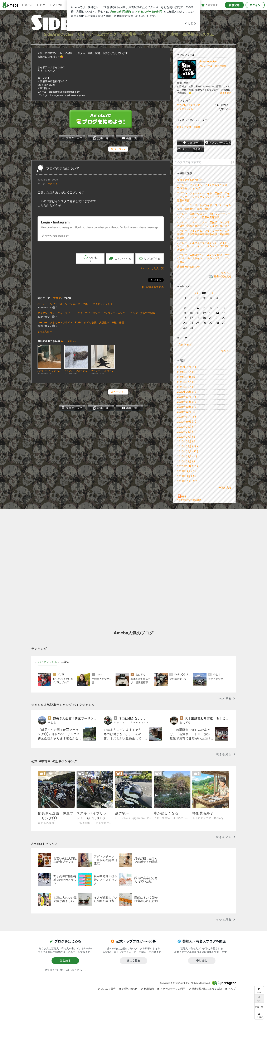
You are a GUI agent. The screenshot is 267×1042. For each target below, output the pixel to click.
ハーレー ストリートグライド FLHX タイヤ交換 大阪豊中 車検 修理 (81, 322)
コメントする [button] (123, 258)
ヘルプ (232, 988)
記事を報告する (155, 287)
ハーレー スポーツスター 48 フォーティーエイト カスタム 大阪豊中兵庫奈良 (203, 215)
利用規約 (149, 988)
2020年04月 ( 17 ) (187, 451)
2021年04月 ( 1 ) (186, 401)
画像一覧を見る (222, 276)
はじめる (65, 960)
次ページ (118, 149)
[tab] (47, 662)
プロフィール (206, 65)
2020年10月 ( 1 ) (186, 421)
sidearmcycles (208, 61)
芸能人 (65, 662)
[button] (259, 1015)
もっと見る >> (45, 331)
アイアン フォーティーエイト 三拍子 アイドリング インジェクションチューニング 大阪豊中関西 (96, 313)
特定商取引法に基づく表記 (207, 988)
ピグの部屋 (220, 65)
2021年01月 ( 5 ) (186, 416)
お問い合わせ (129, 988)
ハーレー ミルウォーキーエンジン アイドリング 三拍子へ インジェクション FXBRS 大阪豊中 (203, 246)
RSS (183, 496)
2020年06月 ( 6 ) (186, 441)
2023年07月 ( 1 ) (186, 381)
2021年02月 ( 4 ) (186, 411)
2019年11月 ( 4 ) (186, 476)
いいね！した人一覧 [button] (152, 268)
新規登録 (234, 5)
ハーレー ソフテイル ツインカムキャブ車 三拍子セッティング (75, 303)
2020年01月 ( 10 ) (187, 466)
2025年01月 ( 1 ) (186, 366)
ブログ (51, 184)
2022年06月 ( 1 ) (186, 391)
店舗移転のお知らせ (188, 266)
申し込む (201, 960)
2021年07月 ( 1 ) (186, 396)
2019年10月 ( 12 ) (187, 481)
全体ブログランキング (188, 104)
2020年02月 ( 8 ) (186, 461)
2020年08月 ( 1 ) (186, 431)
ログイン (255, 5)
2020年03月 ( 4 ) (187, 456)
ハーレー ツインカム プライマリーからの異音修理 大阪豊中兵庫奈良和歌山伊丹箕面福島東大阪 (203, 234)
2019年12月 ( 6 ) (186, 471)
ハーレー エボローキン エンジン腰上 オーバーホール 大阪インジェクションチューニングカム (203, 258)
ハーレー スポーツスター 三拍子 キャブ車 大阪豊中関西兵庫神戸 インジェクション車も (204, 224)
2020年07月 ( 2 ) (186, 436)
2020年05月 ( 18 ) (187, 446)
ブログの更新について (62, 168)
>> (212, 292)
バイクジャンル (185, 108)
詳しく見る (133, 960)
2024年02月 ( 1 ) (186, 371)
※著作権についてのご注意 (189, 499)
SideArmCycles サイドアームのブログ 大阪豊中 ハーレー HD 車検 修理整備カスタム (129, 34)
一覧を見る (225, 272)
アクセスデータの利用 (172, 988)
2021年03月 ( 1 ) (186, 406)
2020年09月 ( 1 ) (186, 426)
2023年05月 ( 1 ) (186, 387)
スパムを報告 (108, 988)
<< (196, 292)
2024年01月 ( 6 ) (186, 376)
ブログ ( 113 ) (184, 344)
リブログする (152, 258)
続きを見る (225, 93)
